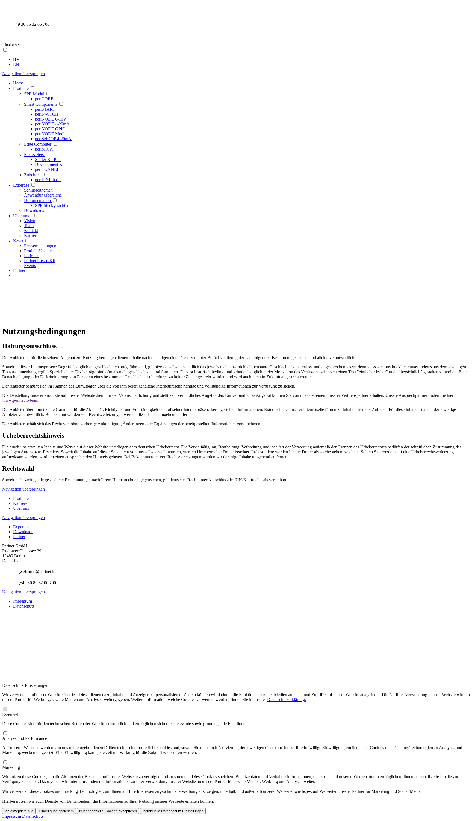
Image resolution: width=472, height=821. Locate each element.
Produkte (21, 498)
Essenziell (10, 714)
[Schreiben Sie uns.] (16, 571)
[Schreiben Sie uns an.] (16, 8)
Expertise (21, 526)
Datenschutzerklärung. (286, 699)
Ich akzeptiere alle (18, 811)
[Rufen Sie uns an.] (16, 19)
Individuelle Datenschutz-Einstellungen (172, 811)
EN (16, 64)
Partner (19, 536)
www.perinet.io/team (20, 400)
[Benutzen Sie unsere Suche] (16, 35)
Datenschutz (23, 606)
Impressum (22, 601)
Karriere (20, 503)
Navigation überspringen (23, 73)
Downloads (23, 531)
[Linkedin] (16, 617)
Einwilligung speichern (56, 811)
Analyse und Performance (24, 738)
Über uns (21, 508)
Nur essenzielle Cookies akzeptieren (108, 811)
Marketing (11, 767)
